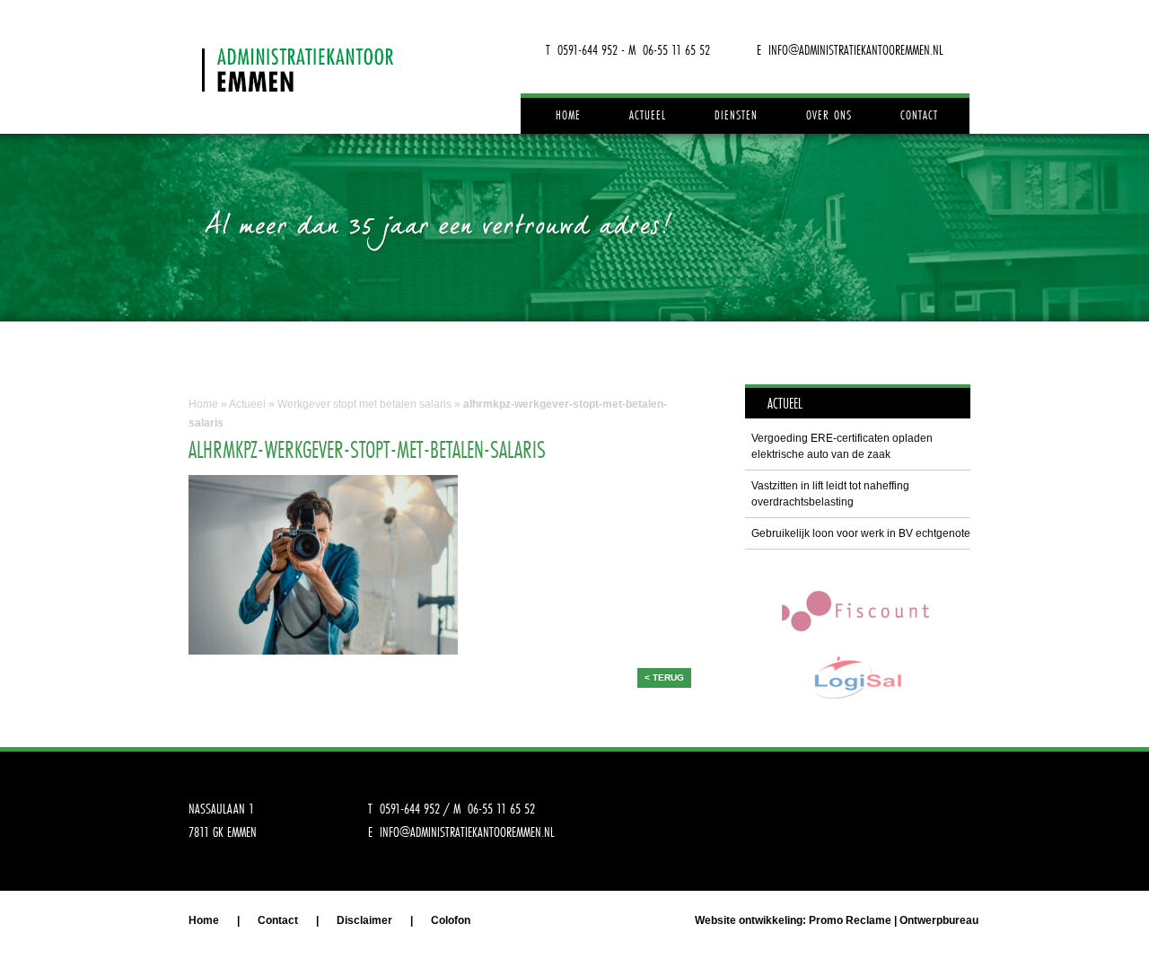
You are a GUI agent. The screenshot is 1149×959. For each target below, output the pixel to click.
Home (568, 115)
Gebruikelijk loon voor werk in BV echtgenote (860, 533)
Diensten (736, 115)
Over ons (829, 115)
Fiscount (857, 610)
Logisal (857, 677)
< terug (664, 677)
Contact (919, 115)
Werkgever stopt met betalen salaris (364, 404)
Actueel (647, 115)
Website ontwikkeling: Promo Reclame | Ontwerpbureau (836, 920)
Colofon (450, 920)
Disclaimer (364, 920)
